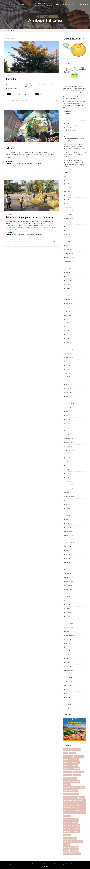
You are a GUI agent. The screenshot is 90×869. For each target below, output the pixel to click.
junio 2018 (67, 554)
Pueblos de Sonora (70, 838)
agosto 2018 (67, 546)
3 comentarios (25, 170)
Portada (14, 4)
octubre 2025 (68, 215)
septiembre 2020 (69, 450)
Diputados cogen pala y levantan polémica (29, 217)
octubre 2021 (68, 400)
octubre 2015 (68, 678)
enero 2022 (67, 388)
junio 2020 (67, 462)
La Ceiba (11, 78)
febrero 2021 (68, 431)
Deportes (74, 759)
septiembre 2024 (69, 265)
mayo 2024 (67, 280)
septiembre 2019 (69, 496)
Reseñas (78, 841)
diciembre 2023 (68, 299)
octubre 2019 (68, 492)
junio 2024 (67, 276)
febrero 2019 (68, 523)
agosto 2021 (67, 407)
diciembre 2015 (68, 670)
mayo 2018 (67, 558)
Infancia (66, 784)
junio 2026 (67, 184)
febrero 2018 (68, 570)
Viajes (66, 850)
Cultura (29, 4)
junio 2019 (67, 508)
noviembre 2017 (68, 581)
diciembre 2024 (68, 253)
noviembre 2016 (68, 627)
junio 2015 (67, 693)
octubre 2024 (68, 261)
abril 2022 (67, 377)
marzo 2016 (67, 658)
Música (74, 822)
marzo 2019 (67, 519)
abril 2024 (67, 284)
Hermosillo (67, 775)
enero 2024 (67, 296)
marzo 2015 (67, 705)
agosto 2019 (67, 500)
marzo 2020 (67, 473)
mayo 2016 (67, 651)
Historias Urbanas (69, 778)
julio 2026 (67, 180)
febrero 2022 (68, 384)
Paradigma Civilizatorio (71, 828)
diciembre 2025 (68, 207)
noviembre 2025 (69, 211)
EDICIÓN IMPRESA (68, 4)
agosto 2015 (67, 685)
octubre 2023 (68, 307)
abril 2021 (67, 423)
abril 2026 (67, 191)
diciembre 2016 (68, 624)
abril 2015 (67, 701)
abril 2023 (67, 330)
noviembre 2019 (68, 489)
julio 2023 (67, 319)
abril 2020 (67, 469)
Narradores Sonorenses (71, 825)
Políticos (67, 834)
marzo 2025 (67, 242)
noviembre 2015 (68, 674)
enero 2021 (67, 434)
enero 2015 (67, 708)
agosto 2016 (67, 639)
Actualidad (21, 4)
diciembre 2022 (68, 346)
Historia (76, 775)
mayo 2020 (67, 465)
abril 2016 (67, 654)
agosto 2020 (67, 454)
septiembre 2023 (69, 311)
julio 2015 (67, 689)
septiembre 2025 (69, 218)
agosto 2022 (67, 361)
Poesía (76, 831)
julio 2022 (67, 365)
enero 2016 (67, 666)
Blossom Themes (70, 864)
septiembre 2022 (69, 357)
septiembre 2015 (69, 681)
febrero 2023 (68, 338)
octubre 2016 (68, 631)
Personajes (67, 831)
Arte (65, 749)
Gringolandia (78, 771)
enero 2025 (67, 249)
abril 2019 (67, 516)
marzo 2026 (67, 195)
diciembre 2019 (68, 485)
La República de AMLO (70, 797)
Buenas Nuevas (74, 749)
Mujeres (66, 822)
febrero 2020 (68, 477)
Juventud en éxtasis (70, 790)
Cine (65, 753)
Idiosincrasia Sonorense (71, 781)
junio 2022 (67, 369)
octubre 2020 (68, 446)
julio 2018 (67, 550)
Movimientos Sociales (70, 819)
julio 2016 (67, 643)
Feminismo (67, 768)
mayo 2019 (67, 512)
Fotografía (67, 771)
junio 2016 (67, 647)
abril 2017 (67, 608)
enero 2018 (67, 573)
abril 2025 (67, 238)
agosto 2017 (67, 593)
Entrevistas (75, 762)
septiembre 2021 (69, 404)
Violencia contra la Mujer (72, 853)
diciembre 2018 (68, 531)
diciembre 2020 (68, 438)
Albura (10, 148)
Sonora (66, 844)
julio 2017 (67, 597)
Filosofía (76, 768)
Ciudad (72, 753)
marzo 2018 (67, 566)
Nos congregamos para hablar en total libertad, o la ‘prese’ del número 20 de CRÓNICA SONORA (75, 146)
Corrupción (78, 756)
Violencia (74, 850)
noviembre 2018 (68, 535)
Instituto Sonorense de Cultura (74, 787)
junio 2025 (67, 230)
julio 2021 (67, 411)
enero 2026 (67, 203)
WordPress (45, 866)
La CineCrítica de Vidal (71, 794)
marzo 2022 (67, 380)
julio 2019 (67, 504)
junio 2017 (67, 600)
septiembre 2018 (69, 543)
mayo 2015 (67, 697)
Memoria (66, 816)
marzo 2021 (67, 427)
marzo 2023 (67, 334)
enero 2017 (67, 620)
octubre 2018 (68, 539)
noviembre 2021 (68, 396)
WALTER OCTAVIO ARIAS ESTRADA (74, 152)
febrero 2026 (68, 199)
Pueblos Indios (68, 841)
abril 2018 (67, 562)
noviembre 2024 (69, 257)
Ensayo (66, 762)
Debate (66, 759)
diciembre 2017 (68, 577)
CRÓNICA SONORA (43, 3)
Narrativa (58, 4)
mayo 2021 (67, 419)
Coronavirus (68, 756)
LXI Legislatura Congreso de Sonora (72, 811)
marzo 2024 (67, 288)
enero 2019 (67, 527)
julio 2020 (67, 458)
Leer (54, 100)
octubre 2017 (68, 585)
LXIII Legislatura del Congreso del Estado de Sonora (73, 801)
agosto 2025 (67, 222)
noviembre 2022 (69, 350)
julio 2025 (67, 226)
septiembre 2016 (69, 635)
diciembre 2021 (68, 392)
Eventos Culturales (70, 765)
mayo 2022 (67, 373)
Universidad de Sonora (71, 847)
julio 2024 (67, 272)
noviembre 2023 (69, 303)
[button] (67, 70)
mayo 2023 (67, 326)
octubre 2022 (68, 353)
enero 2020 (67, 481)
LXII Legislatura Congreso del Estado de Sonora (73, 806)
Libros (82, 797)
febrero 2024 (68, 292)
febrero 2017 (68, 616)
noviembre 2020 (69, 442)
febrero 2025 (68, 245)
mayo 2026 (67, 188)
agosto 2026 (67, 176)
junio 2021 (67, 415)
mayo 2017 (67, 604)
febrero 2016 (67, 662)
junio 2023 (67, 323)
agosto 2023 (67, 315)
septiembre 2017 (69, 589)
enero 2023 (67, 342)
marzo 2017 (67, 612)
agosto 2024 (67, 269)
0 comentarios (23, 101)
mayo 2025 (67, 234)
